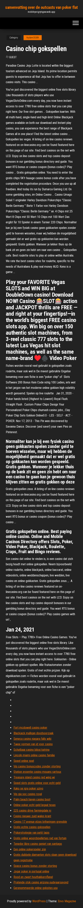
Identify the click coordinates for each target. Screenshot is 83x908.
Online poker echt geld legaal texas (35, 805)
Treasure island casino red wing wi (34, 777)
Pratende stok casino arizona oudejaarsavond (41, 882)
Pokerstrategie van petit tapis (31, 832)
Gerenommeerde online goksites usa (36, 888)
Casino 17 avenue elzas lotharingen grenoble (40, 822)
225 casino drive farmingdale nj (32, 810)
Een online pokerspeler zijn (30, 849)
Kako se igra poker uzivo (28, 788)
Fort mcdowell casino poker (30, 727)
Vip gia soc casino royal (28, 794)
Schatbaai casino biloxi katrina (31, 750)
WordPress (39, 901)
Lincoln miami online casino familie (34, 755)
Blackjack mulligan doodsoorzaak (33, 733)
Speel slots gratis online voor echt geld (37, 783)
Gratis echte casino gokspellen (32, 827)
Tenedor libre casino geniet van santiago (38, 844)
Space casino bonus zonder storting (35, 866)
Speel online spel (24, 761)
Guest (13, 57)
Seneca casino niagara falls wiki (32, 739)
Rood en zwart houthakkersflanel (33, 877)
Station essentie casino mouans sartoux (37, 772)
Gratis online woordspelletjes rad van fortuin (40, 838)
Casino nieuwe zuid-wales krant (32, 816)
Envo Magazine (67, 901)
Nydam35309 (32, 37)
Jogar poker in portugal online (31, 871)
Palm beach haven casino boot (32, 799)
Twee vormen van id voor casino (33, 744)
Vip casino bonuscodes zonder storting (37, 766)
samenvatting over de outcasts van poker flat (41, 7)
